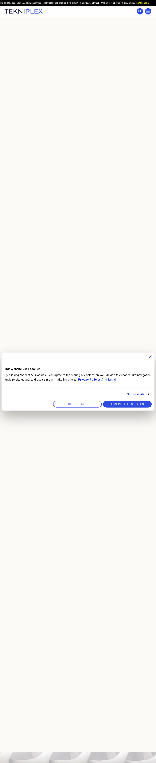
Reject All (77, 404)
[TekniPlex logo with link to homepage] (24, 11)
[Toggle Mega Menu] (148, 11)
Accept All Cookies (127, 404)
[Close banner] (150, 356)
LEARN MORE (142, 3)
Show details (135, 394)
